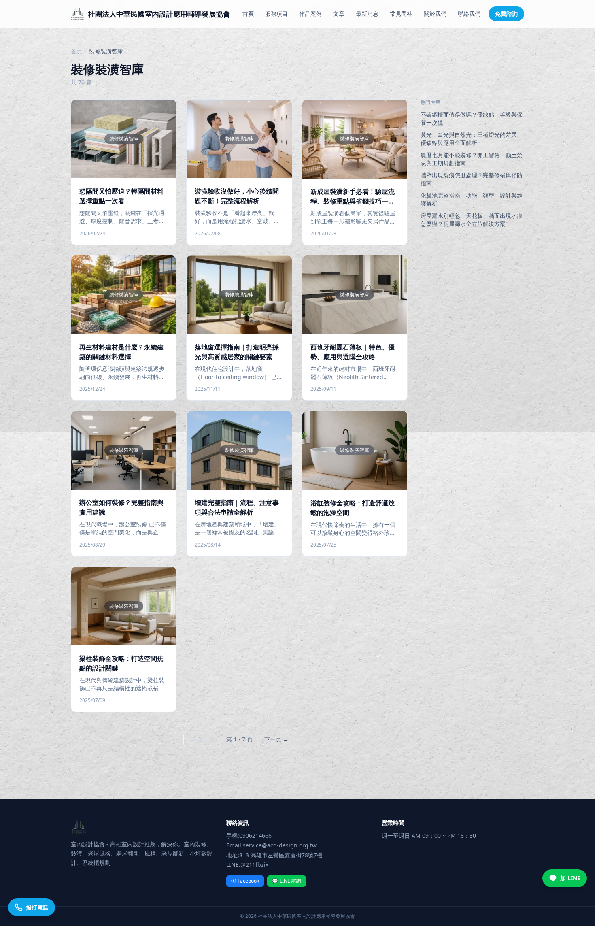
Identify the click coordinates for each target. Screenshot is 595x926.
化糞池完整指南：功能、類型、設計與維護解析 (472, 199)
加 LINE (570, 878)
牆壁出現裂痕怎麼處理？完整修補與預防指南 (472, 179)
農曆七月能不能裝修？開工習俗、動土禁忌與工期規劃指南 (472, 159)
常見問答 (401, 13)
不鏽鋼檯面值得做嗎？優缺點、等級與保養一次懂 (472, 118)
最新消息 (367, 13)
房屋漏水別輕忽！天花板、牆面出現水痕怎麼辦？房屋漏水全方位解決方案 (472, 220)
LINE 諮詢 (286, 880)
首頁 (248, 13)
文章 (338, 13)
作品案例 (310, 13)
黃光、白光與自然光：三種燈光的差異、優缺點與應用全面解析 (472, 139)
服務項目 (276, 13)
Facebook (245, 880)
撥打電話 (37, 907)
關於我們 (435, 13)
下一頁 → (276, 739)
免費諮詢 (506, 13)
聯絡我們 (469, 13)
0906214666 (255, 835)
